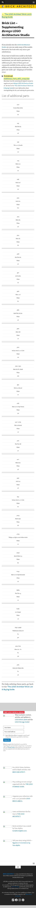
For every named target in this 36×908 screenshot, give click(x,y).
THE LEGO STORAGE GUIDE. (22, 785)
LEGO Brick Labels (21, 719)
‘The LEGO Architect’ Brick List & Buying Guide (17, 15)
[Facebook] (16, 900)
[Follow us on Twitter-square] (13, 900)
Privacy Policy (11, 747)
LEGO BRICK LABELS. (21, 799)
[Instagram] (19, 900)
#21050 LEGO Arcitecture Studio (23, 83)
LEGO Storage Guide (22, 722)
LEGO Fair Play (15, 887)
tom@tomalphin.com (19, 831)
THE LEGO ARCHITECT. (18, 815)
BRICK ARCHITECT (18, 772)
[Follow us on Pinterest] (23, 900)
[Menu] (33, 2)
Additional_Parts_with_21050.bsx (16, 78)
